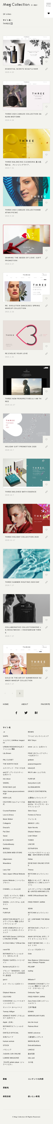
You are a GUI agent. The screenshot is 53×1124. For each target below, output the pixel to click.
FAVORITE (45, 704)
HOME (6, 704)
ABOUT (24, 704)
